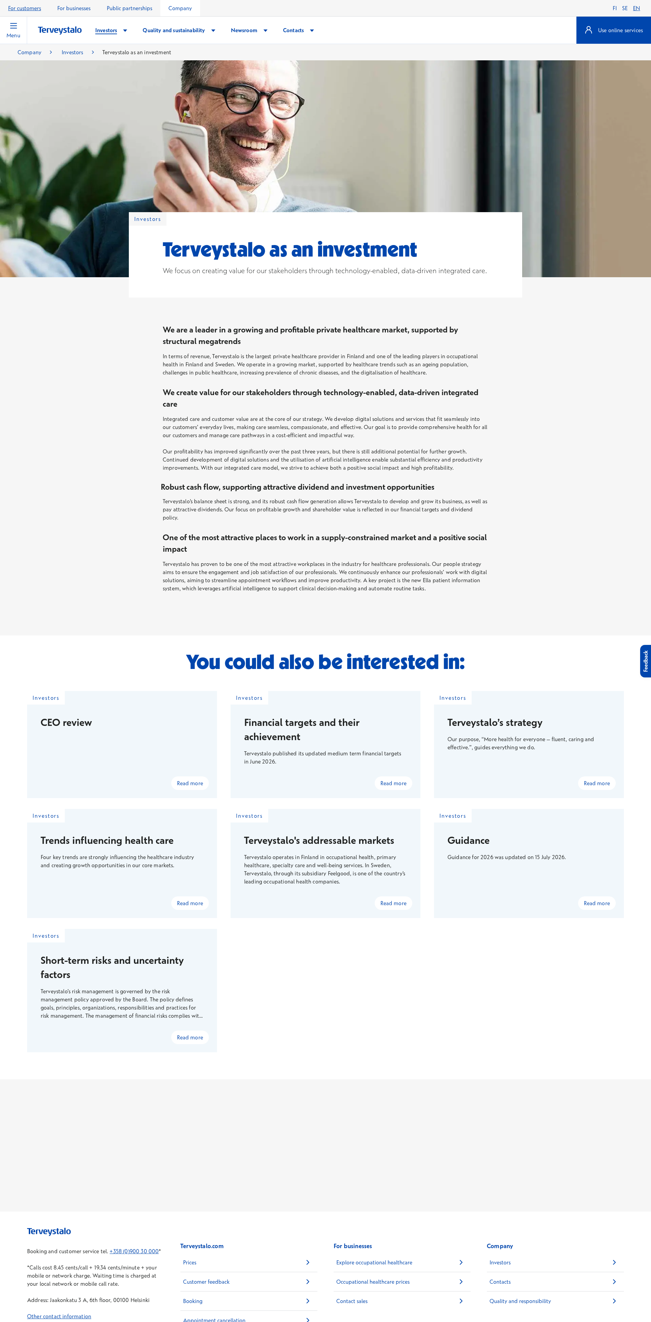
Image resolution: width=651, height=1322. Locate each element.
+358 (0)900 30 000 (134, 1251)
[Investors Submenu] (125, 30)
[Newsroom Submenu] (265, 30)
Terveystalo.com (202, 1246)
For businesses (74, 8)
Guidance (469, 840)
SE (625, 8)
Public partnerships (129, 8)
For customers (24, 8)
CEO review (66, 722)
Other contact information (59, 1316)
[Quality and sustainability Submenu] (213, 30)
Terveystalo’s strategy (495, 722)
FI (615, 8)
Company (180, 8)
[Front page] (60, 30)
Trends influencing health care (107, 840)
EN (636, 8)
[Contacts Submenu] (312, 30)
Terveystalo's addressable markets (319, 840)
